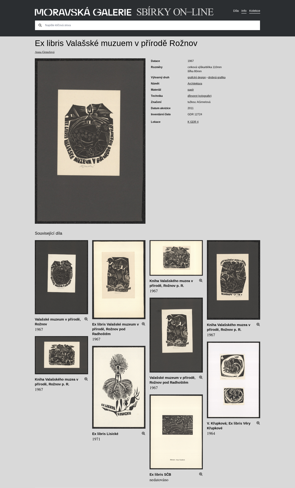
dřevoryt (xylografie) (200, 95)
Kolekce (254, 10)
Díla (236, 10)
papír (191, 89)
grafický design (197, 77)
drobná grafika (217, 77)
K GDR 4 (193, 121)
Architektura (195, 83)
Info (244, 10)
